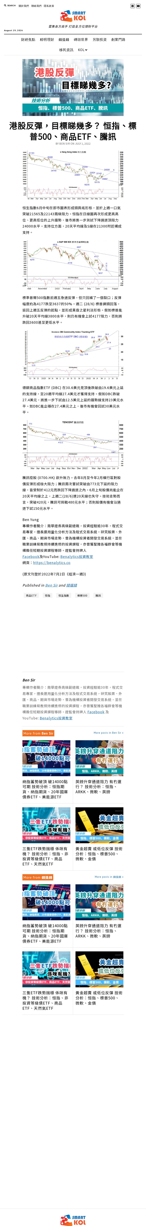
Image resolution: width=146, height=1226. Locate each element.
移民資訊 (66, 49)
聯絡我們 (36, 5)
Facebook (31, 556)
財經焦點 (28, 39)
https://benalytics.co (52, 562)
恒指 (47, 595)
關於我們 (24, 5)
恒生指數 (63, 595)
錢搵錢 (64, 39)
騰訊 (98, 595)
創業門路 (118, 39)
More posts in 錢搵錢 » (109, 876)
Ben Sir (51, 585)
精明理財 (47, 39)
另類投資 (100, 39)
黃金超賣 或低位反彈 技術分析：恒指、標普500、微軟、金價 (99, 853)
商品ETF (31, 595)
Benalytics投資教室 (76, 556)
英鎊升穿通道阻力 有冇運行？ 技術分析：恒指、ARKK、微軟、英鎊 (98, 786)
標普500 (82, 595)
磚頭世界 (81, 39)
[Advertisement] (73, 633)
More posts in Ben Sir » (109, 732)
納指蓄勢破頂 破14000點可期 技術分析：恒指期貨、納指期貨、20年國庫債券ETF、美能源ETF (45, 789)
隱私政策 (49, 5)
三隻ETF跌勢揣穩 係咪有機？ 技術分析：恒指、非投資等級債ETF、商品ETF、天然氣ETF (45, 856)
